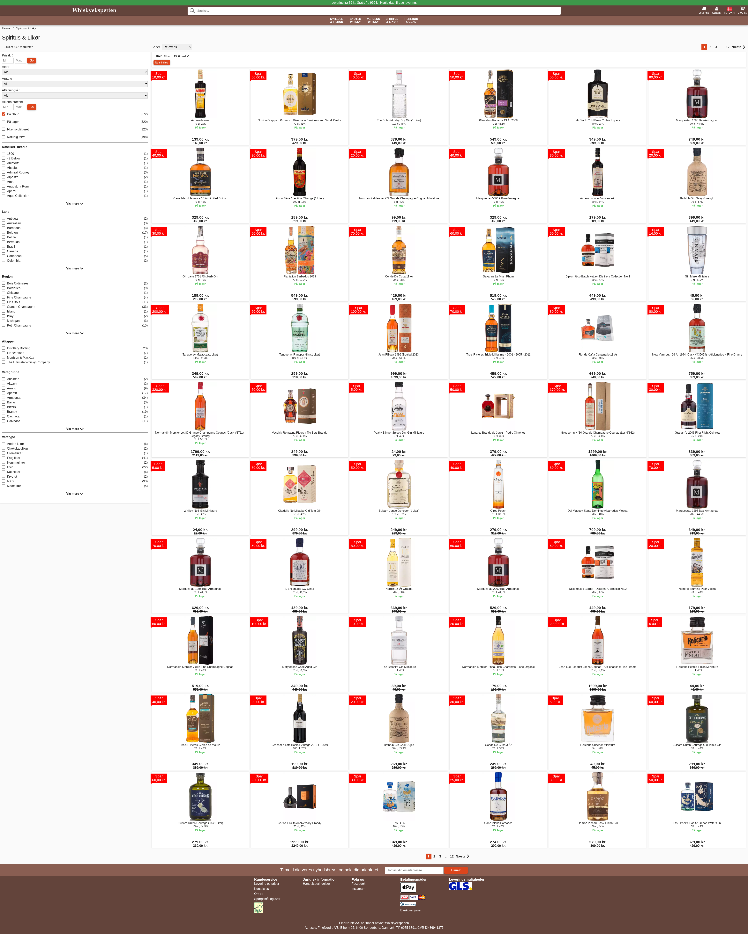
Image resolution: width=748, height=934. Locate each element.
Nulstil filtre (161, 62)
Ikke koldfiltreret (77, 129)
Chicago (77, 292)
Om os (258, 893)
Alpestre (77, 177)
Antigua (77, 218)
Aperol (77, 191)
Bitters (77, 407)
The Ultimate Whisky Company (77, 362)
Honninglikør (77, 462)
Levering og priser (266, 883)
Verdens (373, 20)
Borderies (77, 288)
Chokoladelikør (77, 448)
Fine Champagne (77, 297)
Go (32, 60)
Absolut (77, 167)
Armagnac (77, 397)
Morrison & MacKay (77, 357)
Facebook (358, 883)
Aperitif (77, 393)
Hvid (77, 467)
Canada (77, 251)
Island (77, 311)
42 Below (77, 158)
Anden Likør (77, 443)
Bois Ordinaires (77, 283)
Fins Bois (77, 302)
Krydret (77, 476)
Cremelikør (77, 453)
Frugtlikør (77, 458)
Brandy (77, 411)
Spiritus (392, 20)
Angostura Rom (77, 186)
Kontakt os (261, 888)
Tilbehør (411, 20)
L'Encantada (77, 353)
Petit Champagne (77, 325)
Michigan (77, 320)
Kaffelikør (77, 472)
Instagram (358, 888)
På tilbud (77, 114)
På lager (77, 121)
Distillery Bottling (77, 348)
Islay (77, 316)
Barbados (77, 228)
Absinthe (77, 379)
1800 (77, 153)
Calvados (77, 421)
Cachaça (77, 416)
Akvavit (77, 383)
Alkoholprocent (12, 102)
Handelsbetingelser (316, 883)
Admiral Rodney (77, 172)
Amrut (77, 181)
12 (727, 47)
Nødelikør (77, 486)
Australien (77, 223)
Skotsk (355, 20)
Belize (77, 237)
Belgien (77, 232)
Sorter (156, 47)
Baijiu (77, 402)
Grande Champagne (77, 306)
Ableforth (77, 163)
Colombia (77, 260)
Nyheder (336, 20)
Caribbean (77, 256)
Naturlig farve (77, 137)
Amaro (77, 388)
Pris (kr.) (7, 55)
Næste (736, 47)
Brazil (77, 246)
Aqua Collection (77, 195)
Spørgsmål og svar (267, 899)
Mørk (77, 481)
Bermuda (77, 242)
